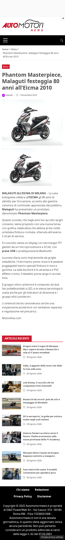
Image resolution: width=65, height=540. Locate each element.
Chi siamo (23, 489)
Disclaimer (44, 496)
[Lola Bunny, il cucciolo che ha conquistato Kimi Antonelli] (11, 386)
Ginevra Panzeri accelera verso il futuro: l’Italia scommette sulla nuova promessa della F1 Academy (41, 436)
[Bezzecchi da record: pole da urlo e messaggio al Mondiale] (11, 403)
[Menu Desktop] (5, 40)
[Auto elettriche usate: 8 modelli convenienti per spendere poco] (11, 473)
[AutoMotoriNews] (23, 26)
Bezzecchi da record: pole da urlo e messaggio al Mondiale (41, 401)
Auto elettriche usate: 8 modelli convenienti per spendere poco (40, 471)
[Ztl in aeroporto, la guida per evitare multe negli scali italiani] (11, 420)
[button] (61, 40)
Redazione (42, 489)
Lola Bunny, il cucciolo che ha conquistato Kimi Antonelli (38, 384)
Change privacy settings (52, 537)
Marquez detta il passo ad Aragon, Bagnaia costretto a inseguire (41, 454)
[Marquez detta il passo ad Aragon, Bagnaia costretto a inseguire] (11, 457)
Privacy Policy (23, 496)
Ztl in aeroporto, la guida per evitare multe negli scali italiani (42, 418)
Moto (5, 66)
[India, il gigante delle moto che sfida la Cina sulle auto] (11, 369)
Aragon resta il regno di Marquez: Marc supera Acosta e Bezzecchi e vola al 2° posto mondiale (41, 349)
